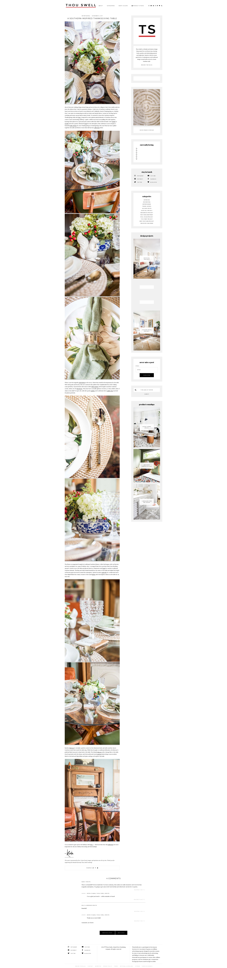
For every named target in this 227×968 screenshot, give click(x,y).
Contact (90, 966)
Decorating (146, 202)
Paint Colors (123, 5)
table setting (73, 125)
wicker (114, 121)
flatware (71, 748)
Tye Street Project (147, 219)
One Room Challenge (146, 223)
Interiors (147, 200)
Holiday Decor (146, 208)
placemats (79, 388)
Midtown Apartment (146, 214)
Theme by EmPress (147, 966)
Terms (116, 966)
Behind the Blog (146, 64)
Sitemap (137, 966)
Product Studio (138, 5)
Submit (146, 394)
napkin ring (110, 390)
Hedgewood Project (146, 212)
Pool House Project (146, 217)
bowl (86, 123)
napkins (93, 390)
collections (97, 127)
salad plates (82, 382)
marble (67, 123)
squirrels (103, 572)
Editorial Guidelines (126, 966)
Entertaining (86, 15)
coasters (99, 754)
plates (93, 574)
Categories (111, 5)
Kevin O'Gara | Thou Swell (96, 893)
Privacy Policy (107, 966)
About (101, 5)
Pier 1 (79, 117)
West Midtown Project (147, 221)
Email (137, 365)
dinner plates (94, 386)
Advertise (98, 966)
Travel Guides (146, 206)
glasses (99, 752)
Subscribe (146, 375)
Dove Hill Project (146, 210)
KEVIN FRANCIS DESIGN (147, 130)
